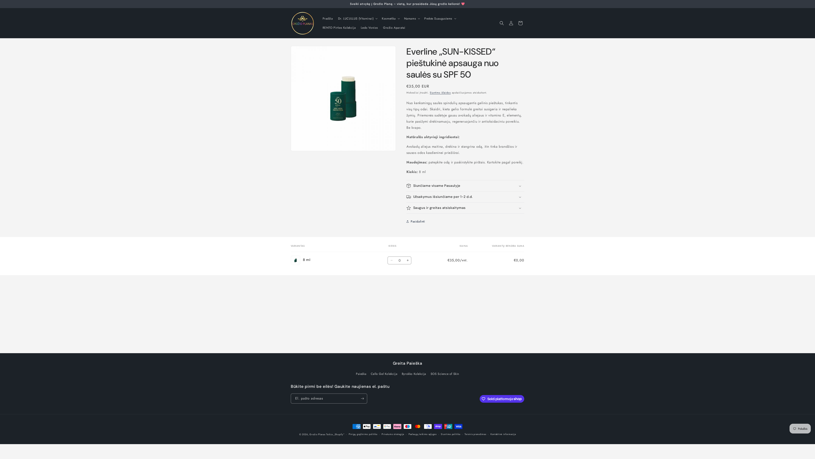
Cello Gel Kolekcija (384, 374)
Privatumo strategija (393, 434)
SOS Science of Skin (445, 374)
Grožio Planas (317, 434)
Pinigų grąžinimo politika (363, 434)
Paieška (361, 374)
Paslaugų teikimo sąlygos (423, 434)
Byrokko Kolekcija (414, 374)
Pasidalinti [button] (418, 221)
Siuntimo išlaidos (440, 93)
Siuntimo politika (450, 434)
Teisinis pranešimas (475, 434)
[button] (357, 18)
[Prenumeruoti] (362, 399)
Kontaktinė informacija (503, 434)
